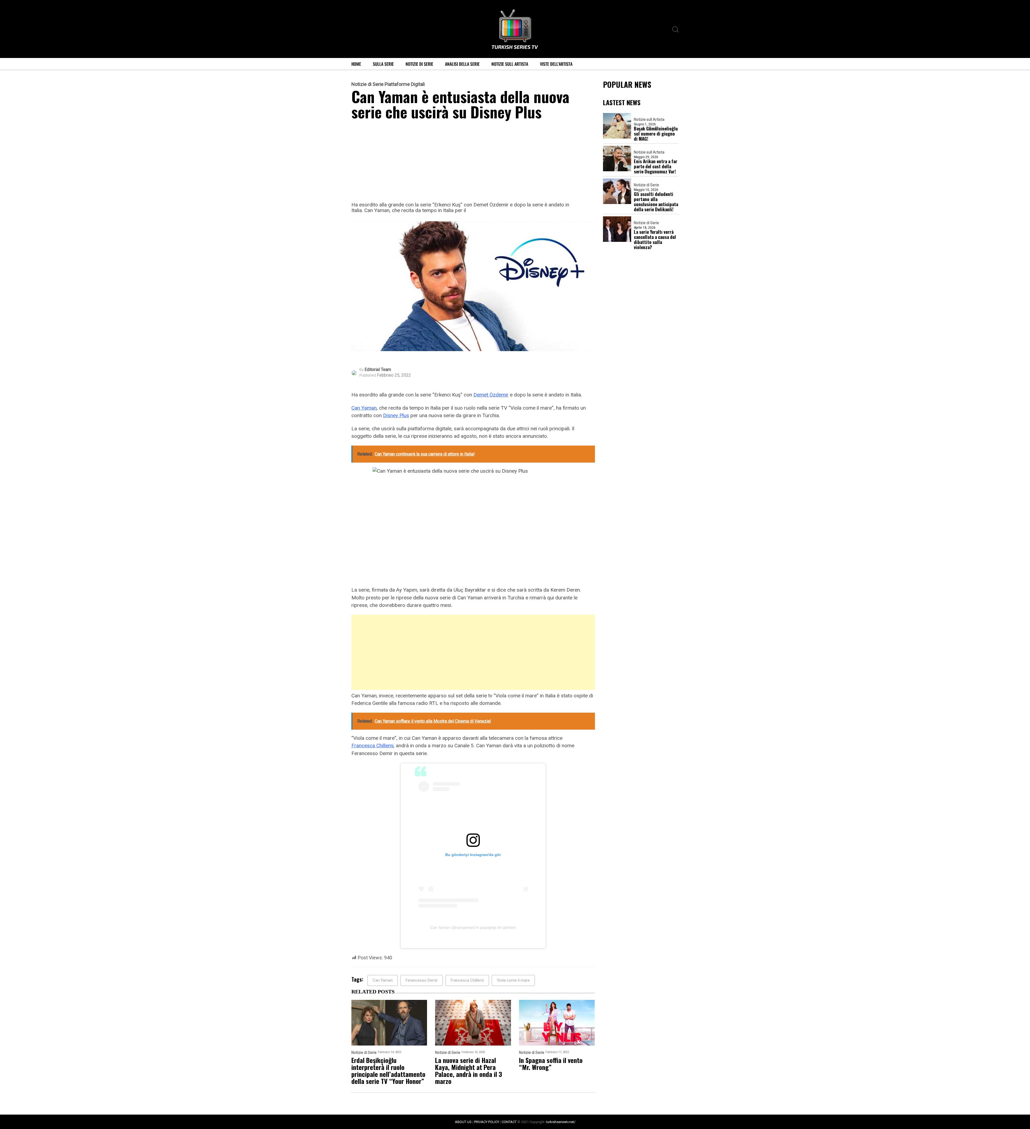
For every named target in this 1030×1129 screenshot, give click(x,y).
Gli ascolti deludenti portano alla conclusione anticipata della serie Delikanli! (656, 201)
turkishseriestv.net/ (560, 1122)
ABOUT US (463, 1122)
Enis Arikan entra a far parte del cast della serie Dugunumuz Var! (655, 166)
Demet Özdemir (491, 395)
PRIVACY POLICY (486, 1122)
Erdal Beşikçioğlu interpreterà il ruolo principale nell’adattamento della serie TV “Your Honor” (388, 1070)
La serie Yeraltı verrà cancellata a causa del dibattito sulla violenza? (655, 239)
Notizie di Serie (419, 64)
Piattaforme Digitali (405, 84)
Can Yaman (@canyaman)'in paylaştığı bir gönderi (473, 927)
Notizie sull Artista (509, 64)
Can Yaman (364, 408)
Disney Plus (396, 415)
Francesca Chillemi (372, 745)
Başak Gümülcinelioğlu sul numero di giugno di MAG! (656, 133)
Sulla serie (383, 64)
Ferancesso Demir (422, 980)
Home (356, 64)
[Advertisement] (473, 162)
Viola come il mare (513, 980)
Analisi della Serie (462, 64)
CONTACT (509, 1122)
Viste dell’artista (556, 64)
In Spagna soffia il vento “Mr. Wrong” (551, 1063)
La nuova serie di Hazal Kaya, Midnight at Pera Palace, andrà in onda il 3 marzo (468, 1070)
